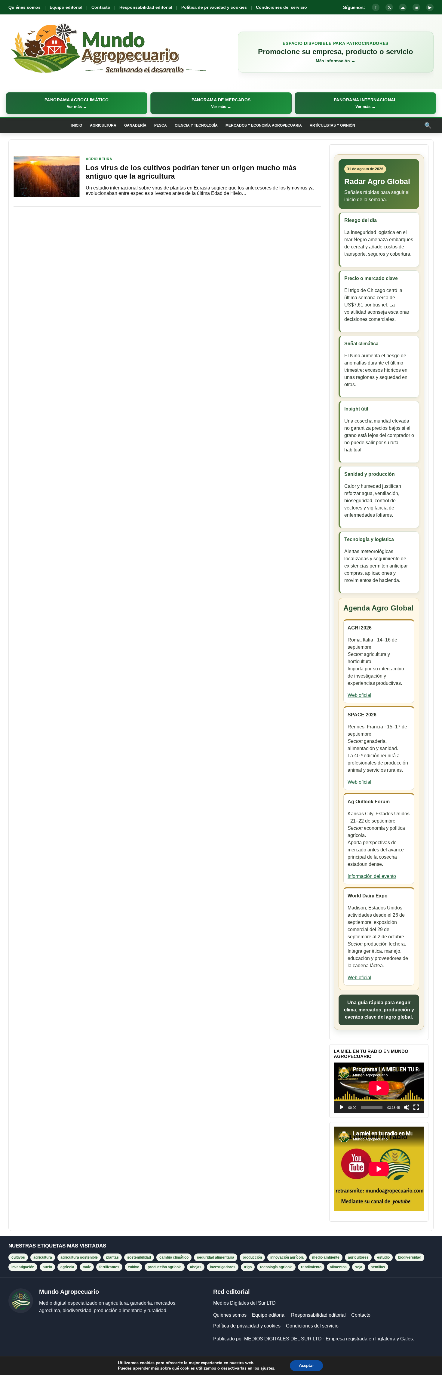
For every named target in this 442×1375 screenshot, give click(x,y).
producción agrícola (165, 1267)
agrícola (67, 1267)
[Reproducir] (342, 1107)
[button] (76, 103)
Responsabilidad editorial (145, 7)
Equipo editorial (66, 7)
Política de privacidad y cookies (214, 7)
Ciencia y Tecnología (196, 125)
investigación (22, 1267)
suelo (47, 1267)
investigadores (222, 1267)
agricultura (42, 1257)
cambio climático (174, 1257)
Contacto (100, 7)
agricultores (358, 1257)
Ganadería (135, 125)
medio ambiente (325, 1257)
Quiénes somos (24, 7)
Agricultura (103, 125)
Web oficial (359, 695)
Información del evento (372, 876)
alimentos (338, 1267)
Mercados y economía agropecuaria (264, 125)
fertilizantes (109, 1267)
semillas (378, 1267)
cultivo (133, 1267)
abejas (195, 1267)
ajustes (267, 1368)
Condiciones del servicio (281, 7)
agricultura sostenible (79, 1257)
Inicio (76, 125)
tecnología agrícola (276, 1267)
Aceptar (306, 1365)
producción (252, 1257)
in (416, 7)
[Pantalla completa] (416, 1107)
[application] (379, 1088)
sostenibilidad (139, 1257)
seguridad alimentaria (215, 1257)
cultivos (18, 1257)
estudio (383, 1257)
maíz (87, 1267)
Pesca (160, 125)
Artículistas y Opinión (332, 125)
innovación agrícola (287, 1257)
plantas (112, 1257)
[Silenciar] (407, 1107)
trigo (248, 1267)
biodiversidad (409, 1257)
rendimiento (311, 1267)
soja (358, 1267)
